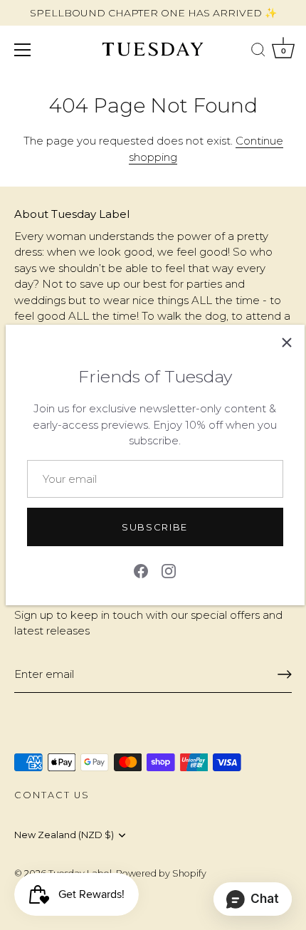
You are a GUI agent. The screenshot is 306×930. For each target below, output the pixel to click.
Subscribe (155, 527)
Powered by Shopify (161, 873)
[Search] (258, 52)
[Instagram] (169, 570)
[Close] (286, 342)
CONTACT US (52, 795)
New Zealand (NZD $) (64, 835)
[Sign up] (285, 674)
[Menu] (22, 50)
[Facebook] (141, 570)
